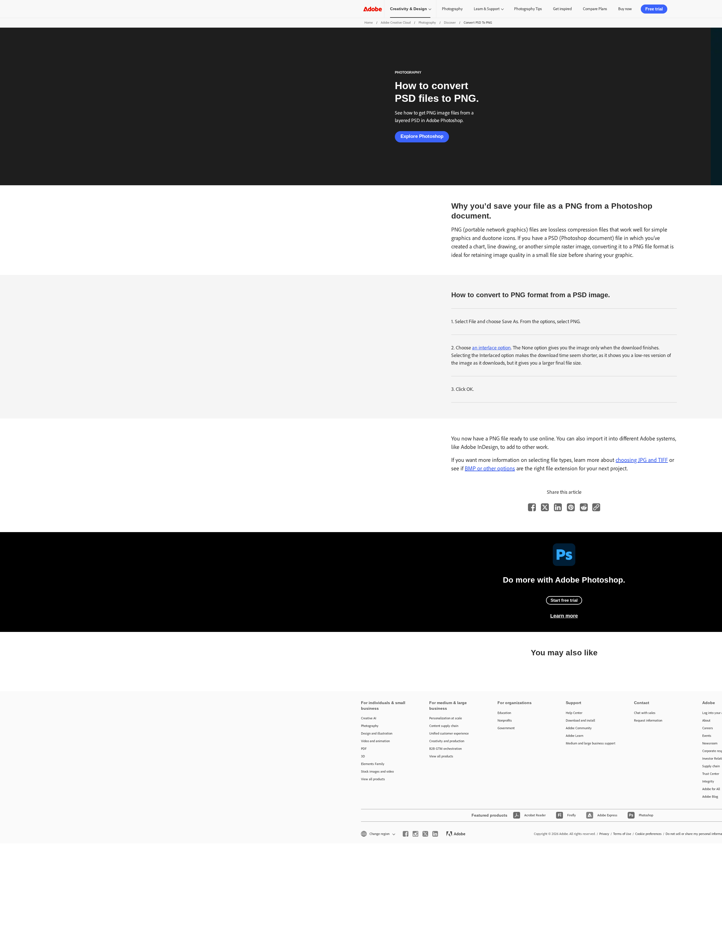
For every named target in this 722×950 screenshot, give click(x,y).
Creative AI (368, 718)
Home (368, 23)
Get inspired (562, 8)
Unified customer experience (449, 733)
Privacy (604, 834)
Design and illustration (376, 733)
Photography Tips (528, 8)
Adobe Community (579, 728)
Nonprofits (505, 720)
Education (504, 713)
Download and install (580, 720)
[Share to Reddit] (584, 507)
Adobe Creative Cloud (396, 23)
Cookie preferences (648, 834)
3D (363, 756)
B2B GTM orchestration (445, 749)
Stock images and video (377, 771)
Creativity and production (446, 741)
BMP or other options (490, 468)
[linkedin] (435, 834)
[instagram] (415, 834)
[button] (377, 834)
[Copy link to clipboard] (596, 507)
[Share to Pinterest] (571, 507)
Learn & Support (486, 8)
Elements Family (372, 764)
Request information (648, 720)
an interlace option (491, 348)
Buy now (625, 8)
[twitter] (425, 834)
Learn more (564, 616)
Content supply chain (443, 726)
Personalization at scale (445, 718)
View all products (373, 779)
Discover (450, 23)
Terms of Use (622, 834)
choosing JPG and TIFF (642, 460)
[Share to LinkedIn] (558, 507)
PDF (364, 749)
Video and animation (375, 741)
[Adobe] (372, 9)
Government (506, 728)
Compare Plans (595, 8)
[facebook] (405, 834)
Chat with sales (644, 713)
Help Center (574, 713)
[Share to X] (545, 507)
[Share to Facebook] (532, 507)
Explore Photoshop (421, 136)
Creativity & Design (408, 8)
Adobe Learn (574, 736)
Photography (452, 8)
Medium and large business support (590, 743)
